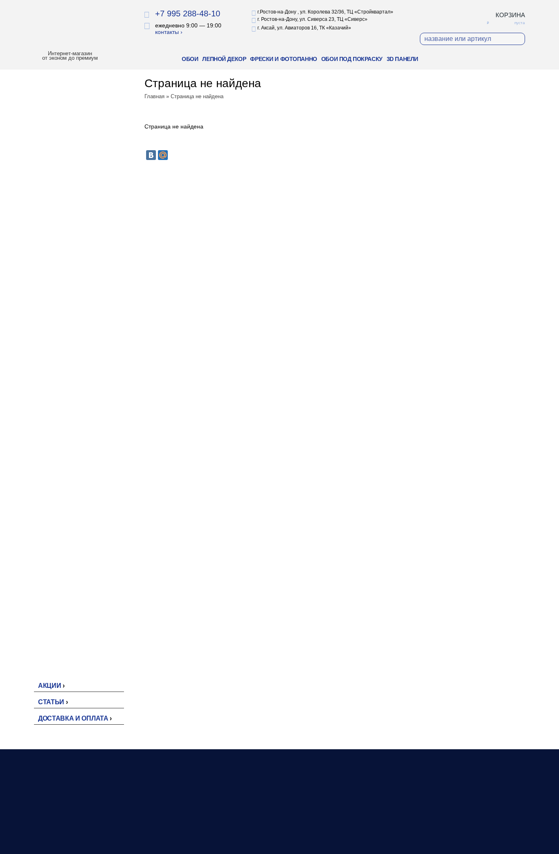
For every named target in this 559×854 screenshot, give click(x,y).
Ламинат (257, 821)
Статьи (51, 702)
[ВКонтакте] (151, 155)
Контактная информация (377, 830)
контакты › (169, 32)
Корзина (510, 14)
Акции (49, 685)
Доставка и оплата (73, 718)
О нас (351, 813)
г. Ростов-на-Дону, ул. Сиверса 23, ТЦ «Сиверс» (312, 19)
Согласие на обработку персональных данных (465, 837)
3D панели (402, 59)
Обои (190, 59)
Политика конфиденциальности (476, 821)
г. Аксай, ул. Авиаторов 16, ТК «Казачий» (304, 28)
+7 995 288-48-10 (187, 13)
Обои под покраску (352, 59)
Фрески (255, 830)
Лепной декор (224, 59)
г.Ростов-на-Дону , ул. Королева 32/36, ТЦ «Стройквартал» (325, 12)
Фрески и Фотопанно (283, 59)
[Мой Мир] (163, 155)
